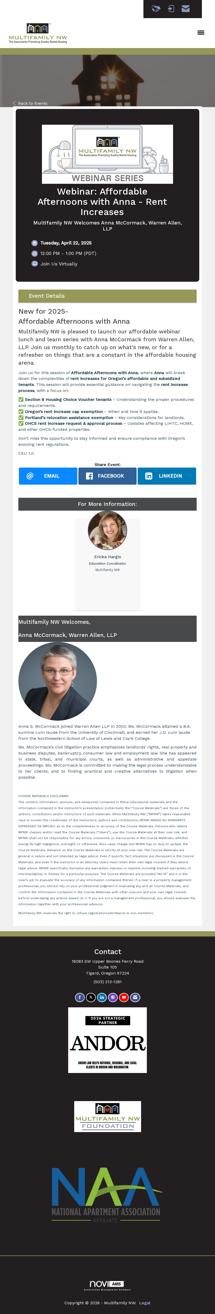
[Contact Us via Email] (135, 997)
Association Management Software (107, 1290)
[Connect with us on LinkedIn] (102, 997)
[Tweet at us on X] (91, 997)
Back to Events (32, 103)
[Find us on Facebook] (80, 997)
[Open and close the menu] (141, 33)
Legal (144, 1302)
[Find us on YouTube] (124, 997)
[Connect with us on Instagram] (113, 997)
